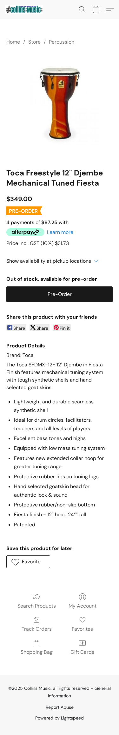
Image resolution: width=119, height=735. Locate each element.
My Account (82, 606)
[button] (25, 9)
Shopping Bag (37, 652)
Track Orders (37, 629)
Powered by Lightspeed (59, 718)
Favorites (82, 629)
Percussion (61, 42)
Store (34, 42)
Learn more (60, 232)
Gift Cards (82, 652)
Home (13, 42)
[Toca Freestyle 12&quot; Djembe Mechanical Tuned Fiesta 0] (59, 105)
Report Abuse (60, 707)
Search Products (36, 606)
